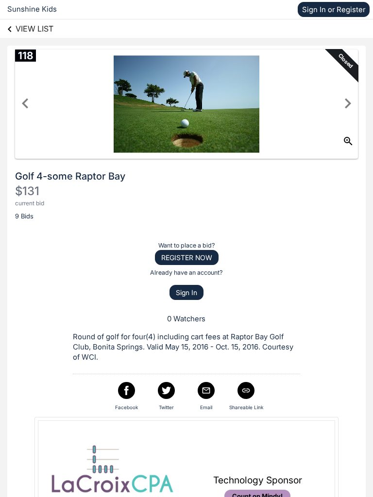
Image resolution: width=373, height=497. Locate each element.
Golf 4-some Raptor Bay (70, 176)
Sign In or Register (333, 9)
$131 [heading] (27, 191)
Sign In (186, 292)
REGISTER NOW (186, 257)
